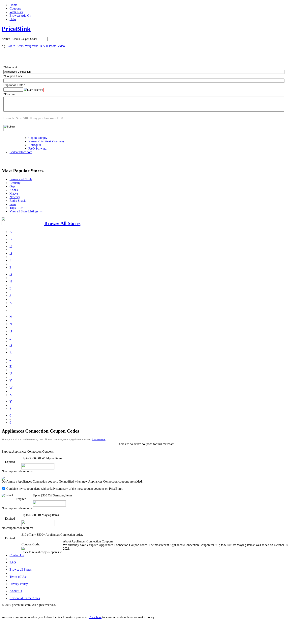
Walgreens (31, 46)
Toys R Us (16, 207)
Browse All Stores (62, 223)
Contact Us (17, 555)
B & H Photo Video (52, 46)
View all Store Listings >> (26, 211)
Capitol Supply (37, 137)
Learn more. (98, 439)
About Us (16, 591)
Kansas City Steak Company (46, 141)
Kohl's (14, 190)
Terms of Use (18, 576)
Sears (20, 46)
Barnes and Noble (21, 179)
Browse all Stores (21, 569)
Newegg (15, 197)
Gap (12, 186)
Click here (95, 617)
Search (6, 38)
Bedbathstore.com (21, 152)
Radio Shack (18, 200)
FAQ (13, 562)
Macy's (14, 193)
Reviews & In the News (25, 598)
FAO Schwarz (37, 148)
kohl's (11, 46)
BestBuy (15, 182)
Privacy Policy (19, 583)
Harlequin (34, 145)
